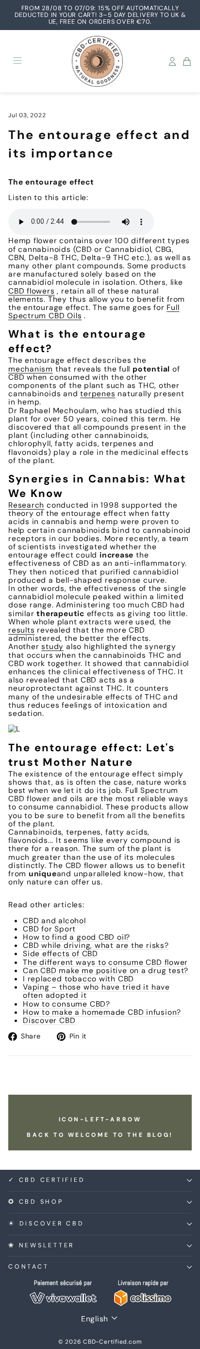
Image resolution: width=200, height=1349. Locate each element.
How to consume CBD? (66, 1004)
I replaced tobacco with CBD (78, 979)
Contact (28, 1267)
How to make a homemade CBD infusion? (102, 1012)
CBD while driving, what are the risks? (96, 945)
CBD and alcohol (54, 920)
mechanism (30, 369)
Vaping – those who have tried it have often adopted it (96, 991)
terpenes (97, 393)
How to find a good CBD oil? (76, 937)
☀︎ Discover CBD (46, 1223)
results (21, 630)
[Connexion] (172, 61)
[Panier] (187, 61)
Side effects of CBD (60, 953)
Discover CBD (49, 1020)
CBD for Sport (49, 929)
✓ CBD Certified (46, 1180)
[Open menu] (17, 61)
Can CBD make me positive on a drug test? (105, 970)
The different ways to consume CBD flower (105, 962)
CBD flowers (31, 291)
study (52, 646)
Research (26, 505)
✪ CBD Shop (36, 1202)
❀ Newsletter (41, 1245)
